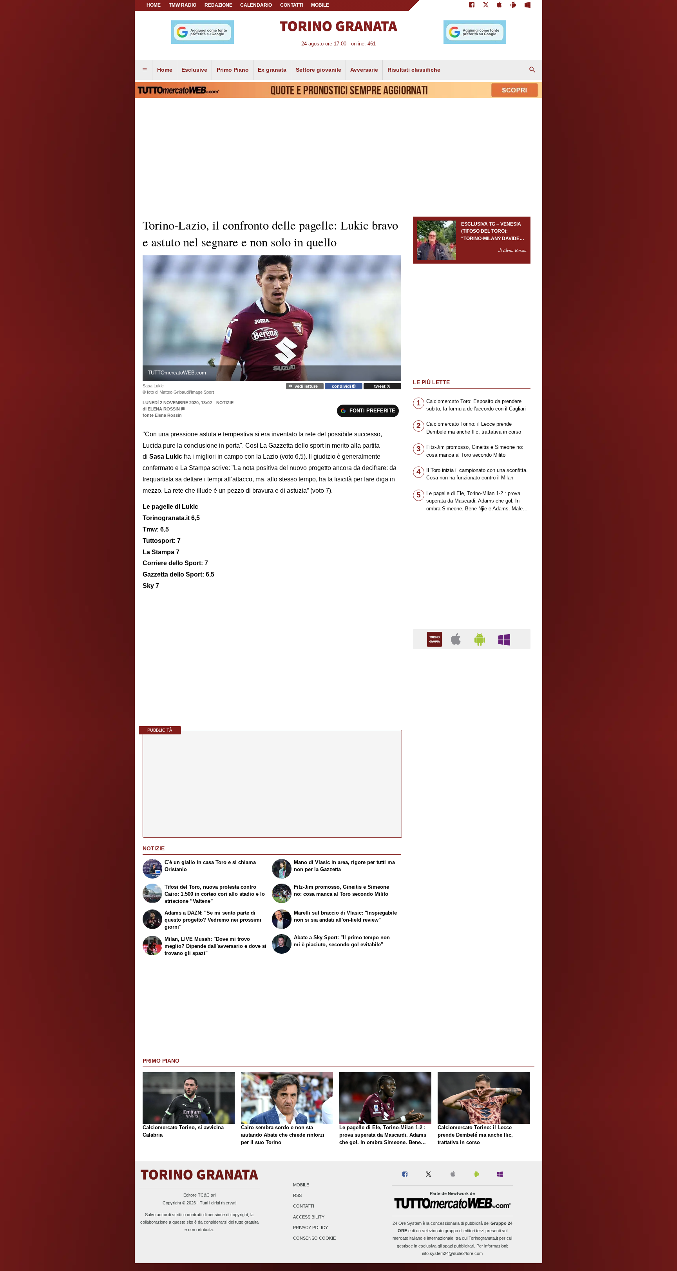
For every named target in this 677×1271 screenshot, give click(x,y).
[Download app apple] (500, 5)
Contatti (303, 1206)
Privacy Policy (310, 1227)
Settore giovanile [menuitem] (318, 70)
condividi (342, 386)
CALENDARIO (256, 5)
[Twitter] (485, 5)
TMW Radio (182, 5)
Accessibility (308, 1217)
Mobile (301, 1184)
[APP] (435, 639)
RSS (297, 1195)
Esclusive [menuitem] (194, 70)
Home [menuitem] (164, 70)
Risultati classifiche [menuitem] (413, 70)
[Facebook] (472, 5)
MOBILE (320, 5)
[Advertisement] (471, 959)
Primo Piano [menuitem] (233, 70)
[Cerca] (532, 70)
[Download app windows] (527, 5)
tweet (380, 386)
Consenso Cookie (314, 1238)
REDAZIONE (218, 5)
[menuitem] (144, 70)
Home (154, 5)
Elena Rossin (164, 409)
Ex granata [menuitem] (272, 70)
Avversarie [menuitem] (364, 70)
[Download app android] (513, 5)
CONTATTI (291, 5)
